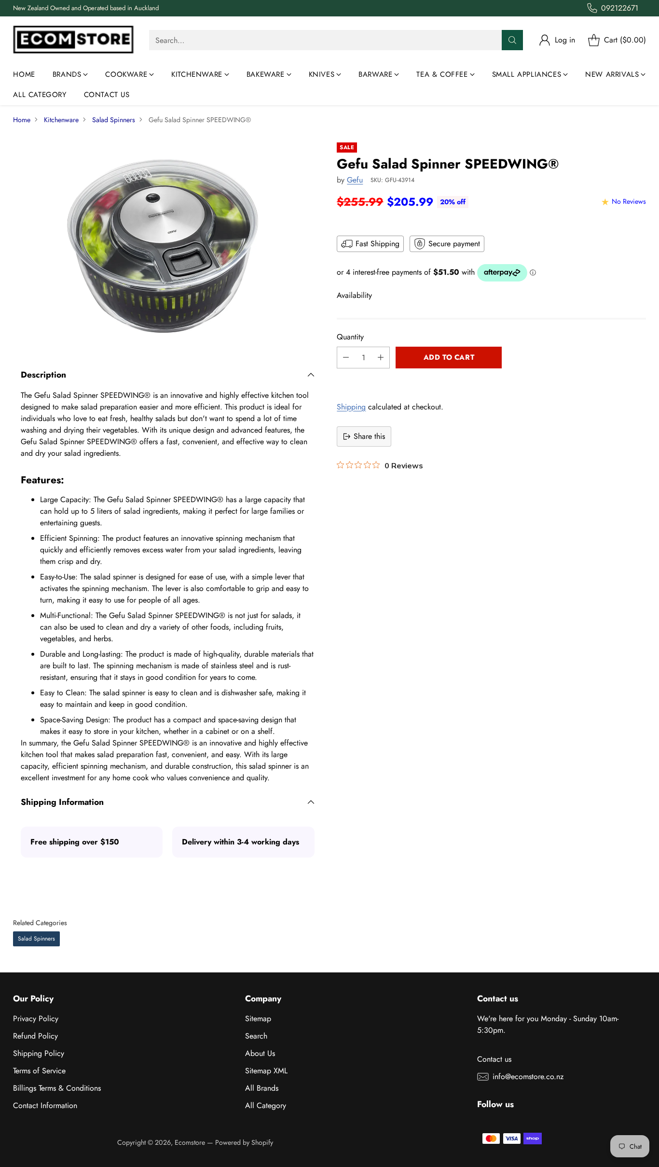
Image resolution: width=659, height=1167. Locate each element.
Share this (369, 436)
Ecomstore (190, 1142)
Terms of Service (39, 1070)
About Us (260, 1053)
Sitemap (258, 1018)
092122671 (619, 8)
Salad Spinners (113, 120)
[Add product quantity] (380, 357)
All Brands (261, 1088)
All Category (265, 1105)
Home (21, 120)
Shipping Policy (38, 1053)
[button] (491, 379)
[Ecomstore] (73, 40)
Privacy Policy (35, 1018)
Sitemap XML (266, 1070)
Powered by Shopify (244, 1142)
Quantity (350, 336)
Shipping (351, 406)
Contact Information (45, 1105)
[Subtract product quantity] (346, 357)
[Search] (512, 40)
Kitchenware (61, 120)
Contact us (494, 1059)
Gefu (355, 179)
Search (256, 1035)
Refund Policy (35, 1035)
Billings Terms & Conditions (57, 1088)
